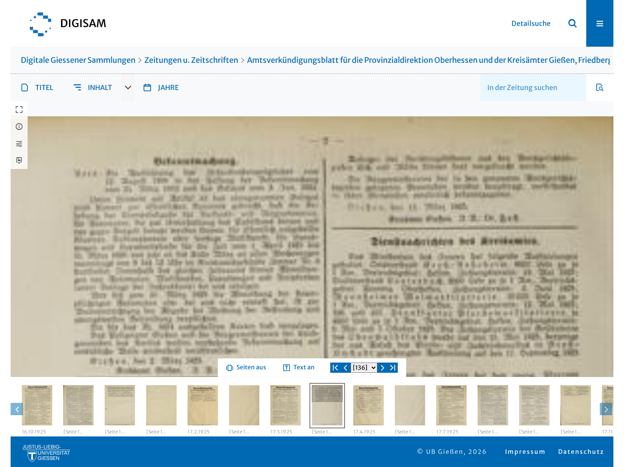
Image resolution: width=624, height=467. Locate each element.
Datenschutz (581, 452)
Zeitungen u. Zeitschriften (191, 60)
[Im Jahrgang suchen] (599, 87)
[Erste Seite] (335, 368)
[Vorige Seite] (345, 368)
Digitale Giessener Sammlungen (78, 60)
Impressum (525, 452)
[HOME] (64, 23)
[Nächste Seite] (382, 368)
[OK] (572, 23)
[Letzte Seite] (393, 368)
